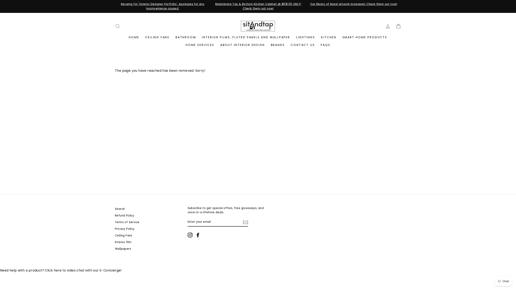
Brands (278, 45)
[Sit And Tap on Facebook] (198, 235)
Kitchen (328, 37)
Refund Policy (124, 216)
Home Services (200, 45)
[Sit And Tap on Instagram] (190, 235)
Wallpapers (123, 249)
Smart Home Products (364, 37)
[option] (162, 6)
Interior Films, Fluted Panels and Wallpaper (246, 37)
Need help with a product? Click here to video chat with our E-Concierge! (61, 270)
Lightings (305, 37)
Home (134, 37)
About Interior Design (242, 45)
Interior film (123, 242)
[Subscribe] (245, 222)
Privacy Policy (125, 229)
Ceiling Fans (157, 37)
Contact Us (303, 45)
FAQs (325, 45)
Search (120, 209)
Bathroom (186, 37)
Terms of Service (127, 222)
